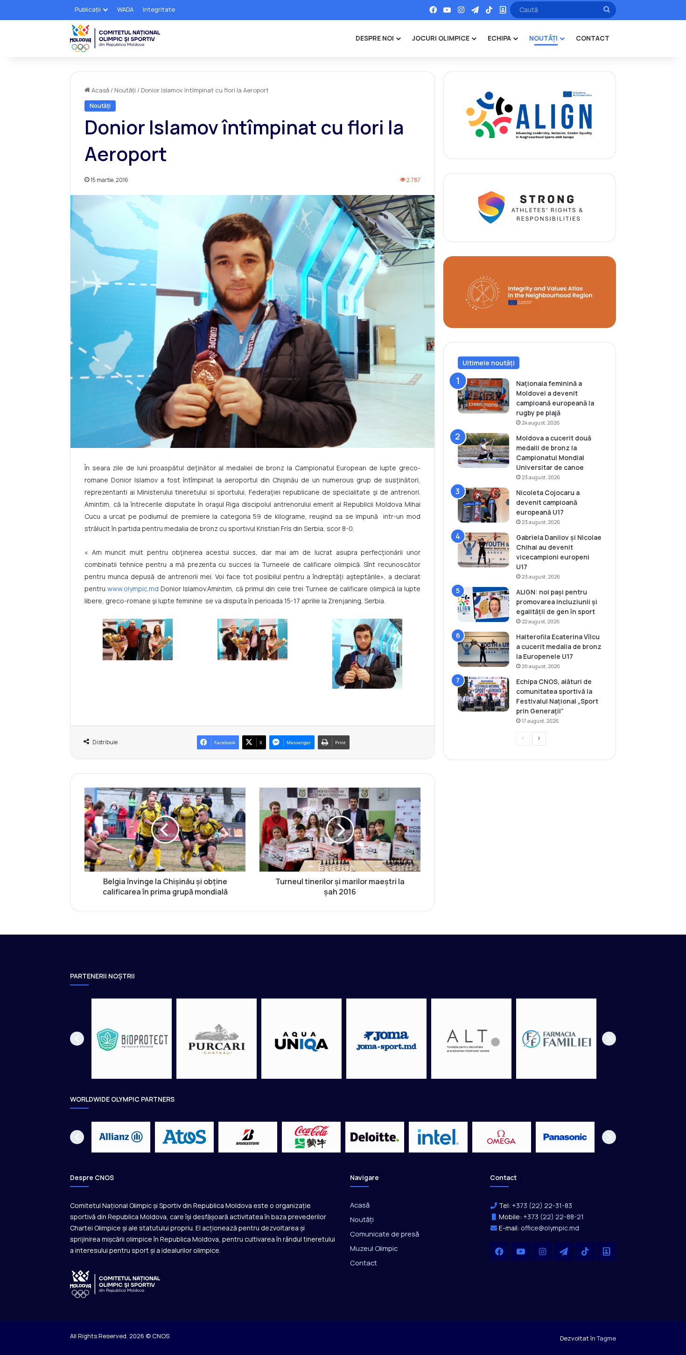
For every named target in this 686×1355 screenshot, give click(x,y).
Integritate (159, 9)
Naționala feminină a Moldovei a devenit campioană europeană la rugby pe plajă (555, 398)
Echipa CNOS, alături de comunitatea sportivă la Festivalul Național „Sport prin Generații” (557, 696)
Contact (363, 1262)
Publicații (88, 9)
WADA (125, 9)
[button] (77, 1039)
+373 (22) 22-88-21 (553, 1216)
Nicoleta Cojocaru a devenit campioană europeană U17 (548, 502)
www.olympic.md (133, 588)
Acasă (99, 90)
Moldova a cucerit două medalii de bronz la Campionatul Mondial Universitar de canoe (553, 452)
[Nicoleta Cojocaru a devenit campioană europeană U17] (483, 505)
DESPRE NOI (375, 38)
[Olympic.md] (115, 38)
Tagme (606, 1338)
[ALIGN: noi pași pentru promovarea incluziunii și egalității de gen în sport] (483, 604)
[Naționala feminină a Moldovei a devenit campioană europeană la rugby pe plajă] (483, 395)
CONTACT (592, 38)
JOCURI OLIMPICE (440, 38)
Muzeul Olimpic (374, 1248)
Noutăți (125, 90)
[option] (131, 1039)
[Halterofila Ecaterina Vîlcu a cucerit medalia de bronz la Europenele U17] (483, 649)
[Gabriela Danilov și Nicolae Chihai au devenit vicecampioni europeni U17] (483, 549)
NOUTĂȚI (543, 38)
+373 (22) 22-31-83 (542, 1205)
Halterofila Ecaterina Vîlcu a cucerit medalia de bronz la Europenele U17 (559, 646)
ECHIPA (499, 38)
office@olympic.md (550, 1227)
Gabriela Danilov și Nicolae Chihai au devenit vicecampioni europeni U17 (559, 552)
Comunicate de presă (384, 1233)
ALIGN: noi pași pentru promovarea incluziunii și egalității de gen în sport (556, 601)
